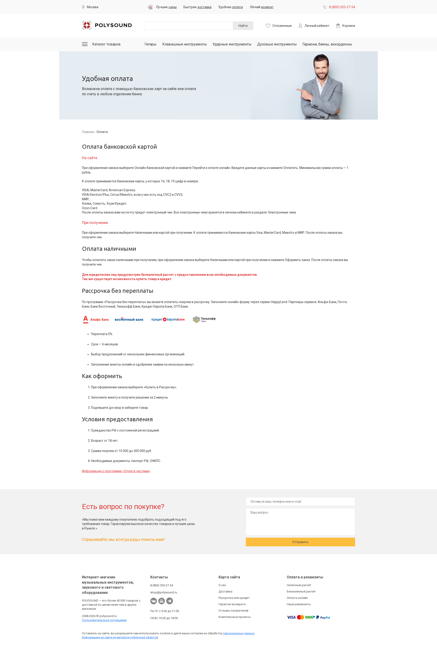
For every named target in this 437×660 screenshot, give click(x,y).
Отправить (300, 542)
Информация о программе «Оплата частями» (116, 471)
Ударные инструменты (232, 44)
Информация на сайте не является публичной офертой (120, 637)
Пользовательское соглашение (104, 620)
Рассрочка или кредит (234, 598)
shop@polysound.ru (163, 592)
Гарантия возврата (232, 604)
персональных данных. (239, 633)
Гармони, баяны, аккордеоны (327, 44)
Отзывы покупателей (233, 610)
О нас (222, 585)
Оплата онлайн (297, 598)
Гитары (151, 44)
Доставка (225, 591)
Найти (243, 26)
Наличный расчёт (299, 585)
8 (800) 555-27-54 (342, 7)
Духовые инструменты (277, 44)
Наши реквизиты (299, 604)
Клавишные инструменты (184, 44)
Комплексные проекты (234, 617)
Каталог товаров (106, 44)
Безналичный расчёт (301, 591)
